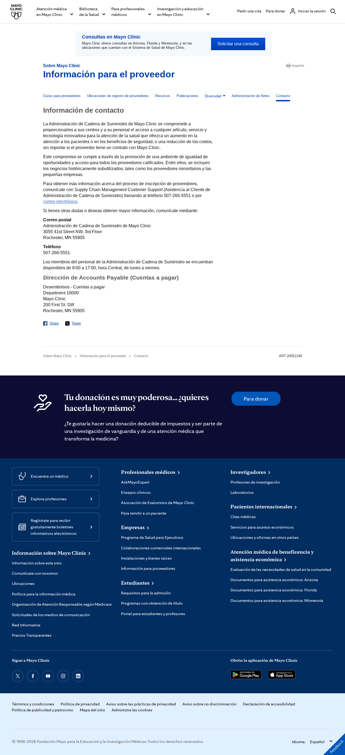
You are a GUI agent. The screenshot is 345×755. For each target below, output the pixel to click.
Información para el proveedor (109, 74)
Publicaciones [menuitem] (187, 96)
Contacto (141, 356)
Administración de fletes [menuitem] (251, 96)
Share (54, 323)
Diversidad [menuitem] (213, 96)
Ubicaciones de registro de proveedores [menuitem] (118, 96)
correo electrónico (60, 201)
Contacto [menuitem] (283, 96)
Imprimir (297, 66)
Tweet (76, 323)
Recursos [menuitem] (162, 96)
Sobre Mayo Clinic (61, 65)
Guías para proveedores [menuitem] (62, 96)
